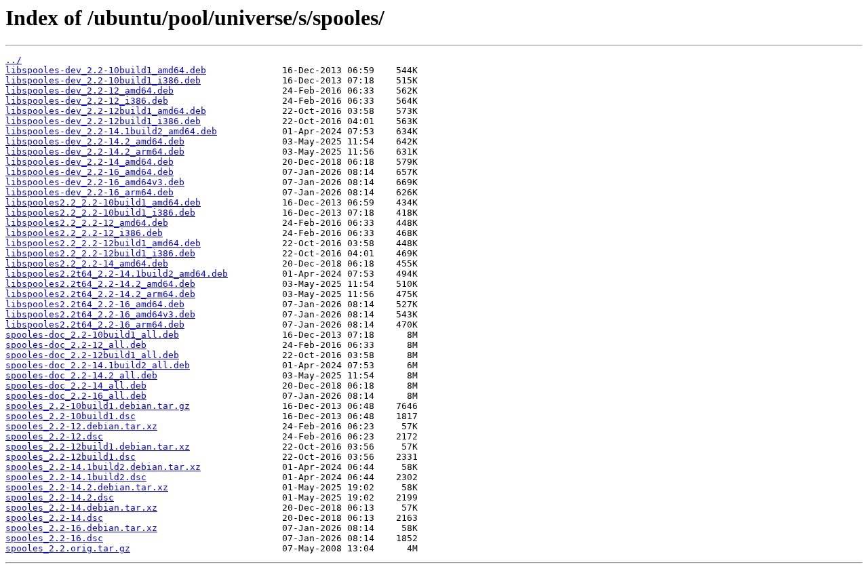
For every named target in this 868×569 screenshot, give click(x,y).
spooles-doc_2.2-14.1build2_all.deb (97, 365)
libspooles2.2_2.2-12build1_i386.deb (100, 253)
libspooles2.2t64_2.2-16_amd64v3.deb (100, 314)
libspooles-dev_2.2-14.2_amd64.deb (94, 141)
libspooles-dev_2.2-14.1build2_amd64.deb (111, 131)
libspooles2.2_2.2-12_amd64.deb (86, 223)
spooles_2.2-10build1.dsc (70, 416)
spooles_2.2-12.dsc (54, 436)
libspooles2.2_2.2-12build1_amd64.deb (103, 243)
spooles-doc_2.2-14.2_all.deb (81, 375)
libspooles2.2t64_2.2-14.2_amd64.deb (100, 284)
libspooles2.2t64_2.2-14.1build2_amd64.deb (116, 274)
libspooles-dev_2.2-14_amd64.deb (89, 162)
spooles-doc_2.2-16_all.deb (75, 396)
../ (13, 60)
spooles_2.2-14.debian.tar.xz (81, 508)
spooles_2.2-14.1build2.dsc (75, 477)
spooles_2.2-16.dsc (54, 538)
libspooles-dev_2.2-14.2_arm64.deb (94, 151)
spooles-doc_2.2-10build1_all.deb (92, 335)
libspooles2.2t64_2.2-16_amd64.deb (94, 304)
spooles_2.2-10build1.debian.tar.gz (97, 406)
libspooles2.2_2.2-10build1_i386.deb (100, 213)
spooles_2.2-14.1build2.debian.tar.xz (103, 467)
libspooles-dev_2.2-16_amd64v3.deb (94, 182)
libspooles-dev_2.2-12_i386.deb (86, 101)
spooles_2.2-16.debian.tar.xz (81, 528)
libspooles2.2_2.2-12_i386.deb (84, 233)
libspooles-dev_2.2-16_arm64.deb (89, 192)
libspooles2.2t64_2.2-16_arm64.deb (94, 324)
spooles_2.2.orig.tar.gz (67, 548)
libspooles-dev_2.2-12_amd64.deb (89, 90)
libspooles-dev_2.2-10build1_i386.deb (103, 80)
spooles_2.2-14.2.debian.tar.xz (86, 487)
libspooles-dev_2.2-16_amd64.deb (89, 172)
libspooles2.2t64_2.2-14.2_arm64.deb (100, 294)
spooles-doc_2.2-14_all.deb (75, 385)
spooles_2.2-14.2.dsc (59, 497)
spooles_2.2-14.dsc (54, 518)
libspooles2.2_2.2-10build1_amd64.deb (103, 202)
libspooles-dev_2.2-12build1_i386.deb (103, 121)
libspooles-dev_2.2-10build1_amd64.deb (105, 70)
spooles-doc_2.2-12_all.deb (75, 345)
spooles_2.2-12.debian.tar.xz (81, 426)
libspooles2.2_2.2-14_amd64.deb (86, 263)
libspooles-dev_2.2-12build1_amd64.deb (105, 111)
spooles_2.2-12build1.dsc (70, 457)
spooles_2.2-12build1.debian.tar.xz (97, 447)
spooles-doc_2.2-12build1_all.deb (92, 355)
